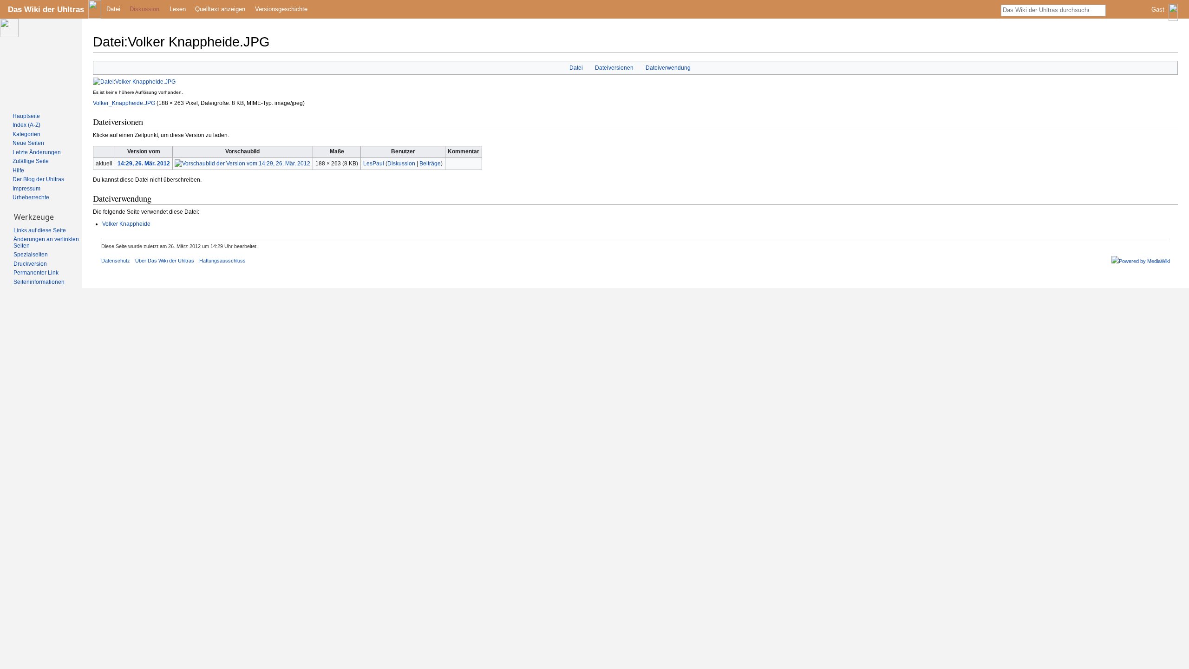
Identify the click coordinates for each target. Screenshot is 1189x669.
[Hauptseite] (41, 63)
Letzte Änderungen (37, 152)
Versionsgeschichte (281, 9)
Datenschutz (115, 260)
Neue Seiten (28, 143)
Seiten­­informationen (39, 282)
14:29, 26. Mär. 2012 (144, 163)
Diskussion (401, 163)
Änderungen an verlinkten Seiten (46, 242)
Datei (576, 68)
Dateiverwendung (668, 68)
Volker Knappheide (126, 224)
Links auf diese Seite (39, 230)
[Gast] (1165, 16)
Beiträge (430, 163)
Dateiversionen (614, 68)
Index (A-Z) (26, 125)
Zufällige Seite (31, 161)
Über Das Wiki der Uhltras (164, 260)
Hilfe (18, 170)
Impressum (26, 188)
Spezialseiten (30, 254)
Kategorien (26, 134)
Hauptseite (26, 116)
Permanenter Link (36, 272)
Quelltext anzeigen (220, 9)
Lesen (178, 9)
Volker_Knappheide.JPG (124, 103)
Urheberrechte (31, 197)
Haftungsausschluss (222, 260)
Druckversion (30, 264)
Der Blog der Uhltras (38, 179)
